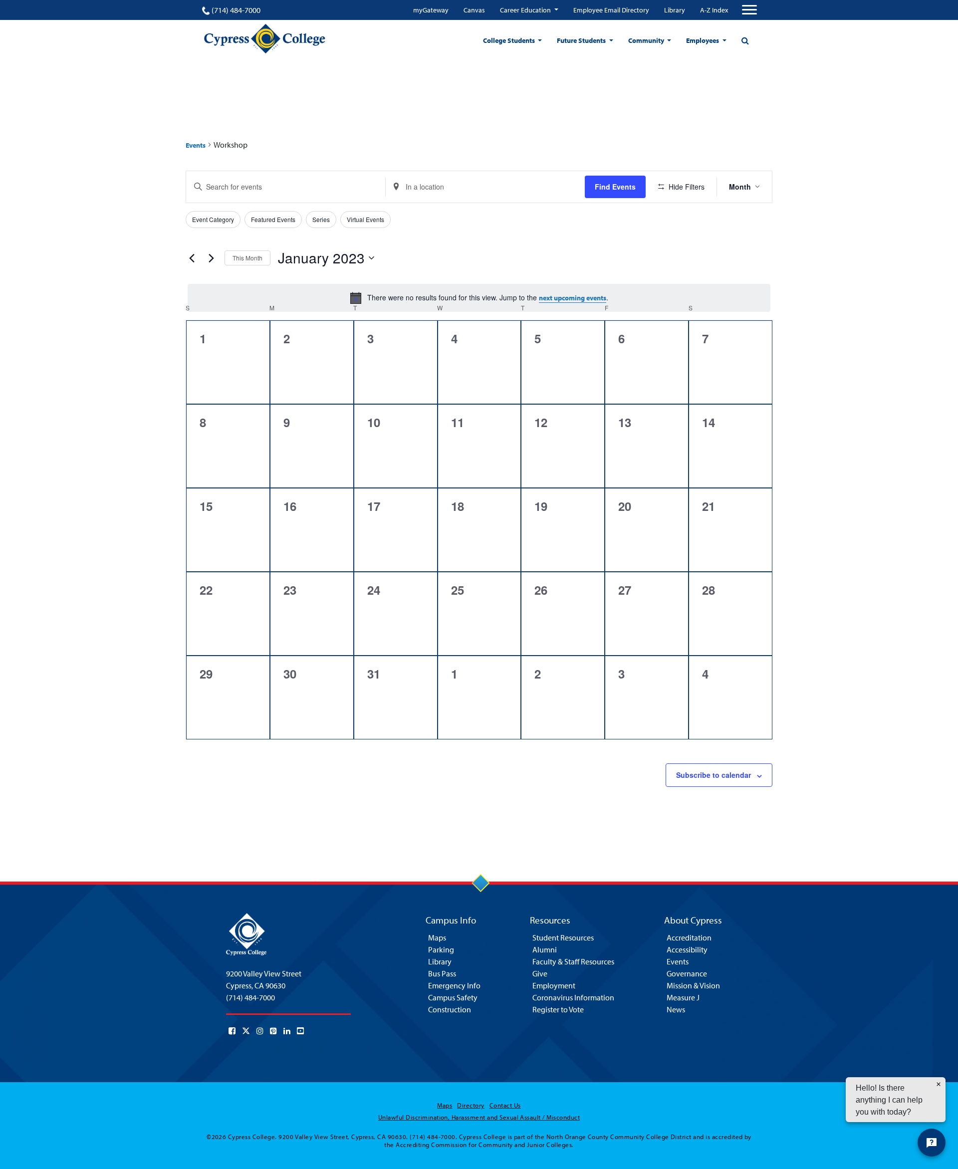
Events (196, 145)
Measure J (683, 997)
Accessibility (687, 949)
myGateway (431, 9)
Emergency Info (454, 985)
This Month (247, 257)
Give (539, 973)
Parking (441, 949)
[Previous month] (192, 258)
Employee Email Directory (611, 9)
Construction (449, 1009)
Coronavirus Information (573, 997)
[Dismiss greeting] (939, 1084)
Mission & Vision (693, 985)
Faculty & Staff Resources (573, 961)
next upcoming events (572, 297)
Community (647, 40)
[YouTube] (300, 1031)
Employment (553, 985)
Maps (437, 937)
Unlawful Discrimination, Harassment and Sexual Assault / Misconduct (479, 1117)
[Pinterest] (273, 1031)
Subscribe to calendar (713, 775)
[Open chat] (932, 1143)
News (676, 1009)
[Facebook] (232, 1031)
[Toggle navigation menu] (749, 10)
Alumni (544, 949)
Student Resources (563, 937)
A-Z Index (714, 9)
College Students (509, 40)
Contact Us (505, 1105)
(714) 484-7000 (236, 10)
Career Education (526, 9)
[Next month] (211, 258)
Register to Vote (558, 1009)
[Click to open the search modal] (744, 40)
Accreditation (689, 937)
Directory (470, 1105)
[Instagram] (259, 1031)
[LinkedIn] (286, 1031)
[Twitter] (246, 1031)
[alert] (479, 298)
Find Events (615, 187)
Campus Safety (453, 997)
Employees (703, 40)
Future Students (582, 40)
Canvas (474, 9)
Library (674, 9)
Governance (687, 973)
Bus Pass (442, 973)
